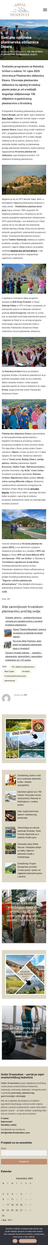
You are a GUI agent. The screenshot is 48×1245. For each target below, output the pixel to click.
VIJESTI (33, 54)
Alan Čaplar (7, 118)
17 (8, 1205)
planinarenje (10, 681)
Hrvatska (26, 671)
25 (12, 1210)
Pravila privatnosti (27, 1241)
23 (3, 1210)
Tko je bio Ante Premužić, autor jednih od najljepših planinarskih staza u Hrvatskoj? (27, 645)
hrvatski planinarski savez (15, 676)
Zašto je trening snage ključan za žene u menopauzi (24, 1032)
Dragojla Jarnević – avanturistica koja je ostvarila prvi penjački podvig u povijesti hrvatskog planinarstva (24, 621)
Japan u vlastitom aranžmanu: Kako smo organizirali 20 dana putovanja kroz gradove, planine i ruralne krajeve (24, 911)
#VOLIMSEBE (24, 1022)
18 (12, 1205)
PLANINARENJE (22, 54)
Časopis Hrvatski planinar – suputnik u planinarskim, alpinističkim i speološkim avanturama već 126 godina (23, 656)
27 (21, 1210)
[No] (44, 1235)
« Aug (3, 1220)
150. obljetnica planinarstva (22, 667)
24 (8, 1210)
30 (3, 1215)
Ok (15, 1241)
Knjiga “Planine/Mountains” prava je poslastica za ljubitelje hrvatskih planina (29, 633)
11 (12, 1199)
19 (17, 1205)
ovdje (4, 591)
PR (11, 52)
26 (17, 1210)
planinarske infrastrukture (23, 250)
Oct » (10, 1220)
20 (21, 1205)
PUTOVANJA (24, 897)
